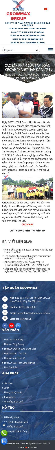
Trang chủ (10, 74)
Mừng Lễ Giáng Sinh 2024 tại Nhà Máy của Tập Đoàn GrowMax (29, 250)
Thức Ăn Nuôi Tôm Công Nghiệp (19, 362)
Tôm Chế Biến (10, 367)
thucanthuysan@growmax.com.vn (30, 312)
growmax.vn (25, 318)
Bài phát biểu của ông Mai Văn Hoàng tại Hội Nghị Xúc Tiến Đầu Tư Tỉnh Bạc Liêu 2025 (27, 270)
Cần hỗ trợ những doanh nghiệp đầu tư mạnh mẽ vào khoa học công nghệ (28, 257)
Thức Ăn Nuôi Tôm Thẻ (15, 353)
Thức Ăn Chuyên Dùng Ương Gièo (20, 348)
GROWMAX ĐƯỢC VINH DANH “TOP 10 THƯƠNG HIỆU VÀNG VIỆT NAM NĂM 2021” (27, 263)
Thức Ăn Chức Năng (13, 339)
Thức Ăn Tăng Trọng (14, 344)
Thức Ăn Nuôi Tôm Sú (14, 357)
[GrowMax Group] (18, 5)
